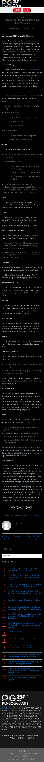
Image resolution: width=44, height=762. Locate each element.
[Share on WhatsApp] (12, 507)
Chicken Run (34, 70)
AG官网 (5, 753)
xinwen (31, 29)
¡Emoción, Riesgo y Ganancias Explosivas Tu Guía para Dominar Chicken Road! (23, 569)
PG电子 (22, 759)
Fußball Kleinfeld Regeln (16, 632)
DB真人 (28, 753)
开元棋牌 (35, 753)
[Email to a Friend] (24, 507)
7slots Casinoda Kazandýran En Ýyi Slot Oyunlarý (22, 678)
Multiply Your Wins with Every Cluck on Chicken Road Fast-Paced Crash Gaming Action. (25, 585)
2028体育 (20, 753)
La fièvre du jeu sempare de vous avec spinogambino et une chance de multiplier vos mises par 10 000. (23, 671)
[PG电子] (12, 3)
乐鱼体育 (12, 753)
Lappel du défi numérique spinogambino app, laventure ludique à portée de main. (23, 663)
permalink (36, 515)
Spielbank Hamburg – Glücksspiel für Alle (22, 639)
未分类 (22, 17)
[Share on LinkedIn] (31, 507)
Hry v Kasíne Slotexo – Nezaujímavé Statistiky (24, 600)
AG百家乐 (24, 756)
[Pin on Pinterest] (28, 507)
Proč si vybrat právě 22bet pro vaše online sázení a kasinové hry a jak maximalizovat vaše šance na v (25, 656)
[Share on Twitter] (20, 507)
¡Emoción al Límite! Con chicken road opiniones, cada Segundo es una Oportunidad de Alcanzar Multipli (24, 577)
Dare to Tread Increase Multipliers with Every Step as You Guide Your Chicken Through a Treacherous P (25, 616)
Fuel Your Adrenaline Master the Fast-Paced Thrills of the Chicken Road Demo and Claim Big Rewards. (25, 593)
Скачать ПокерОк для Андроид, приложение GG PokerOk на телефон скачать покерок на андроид (24, 625)
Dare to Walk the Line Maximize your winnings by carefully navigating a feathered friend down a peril (25, 608)
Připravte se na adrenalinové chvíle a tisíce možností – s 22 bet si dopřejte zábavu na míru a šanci (24, 648)
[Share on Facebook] (16, 507)
